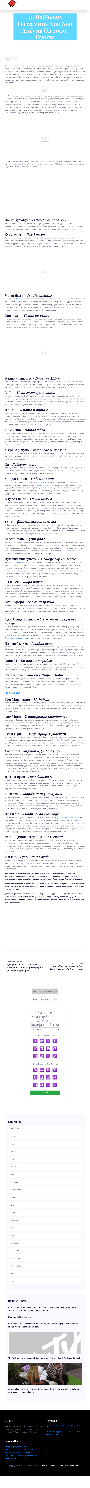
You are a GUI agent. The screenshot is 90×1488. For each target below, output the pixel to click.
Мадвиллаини (45, 485)
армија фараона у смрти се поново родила (22, 1455)
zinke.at (44, 1465)
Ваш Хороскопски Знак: (45, 1035)
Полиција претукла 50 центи (16, 1447)
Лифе (68, 1431)
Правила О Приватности (58, 1465)
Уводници (11, 59)
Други (58, 1431)
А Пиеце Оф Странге (13, 562)
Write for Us (74, 1465)
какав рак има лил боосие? (15, 1458)
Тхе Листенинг (18, 299)
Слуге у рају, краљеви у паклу (16, 638)
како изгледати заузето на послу (18, 1452)
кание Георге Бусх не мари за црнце (19, 1449)
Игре (78, 1431)
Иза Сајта (60, 1426)
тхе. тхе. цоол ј (14, 692)
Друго (48, 1426)
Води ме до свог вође (70, 817)
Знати (45, 1092)
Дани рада (67, 551)
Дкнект (59, 1434)
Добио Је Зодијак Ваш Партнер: (45, 1064)
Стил (78, 1426)
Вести (48, 1434)
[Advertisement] (45, 189)
